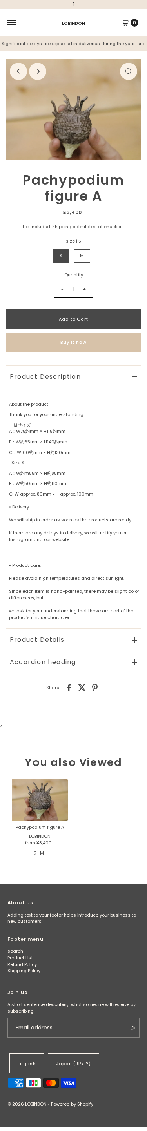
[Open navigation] (12, 23)
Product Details (37, 639)
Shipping (61, 226)
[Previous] (18, 71)
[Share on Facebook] (69, 687)
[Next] (37, 71)
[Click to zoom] (128, 71)
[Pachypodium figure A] (40, 800)
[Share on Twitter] (82, 687)
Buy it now (73, 342)
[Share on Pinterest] (95, 687)
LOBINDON (73, 23)
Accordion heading (43, 661)
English (27, 1063)
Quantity (73, 275)
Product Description (45, 376)
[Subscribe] (130, 1028)
